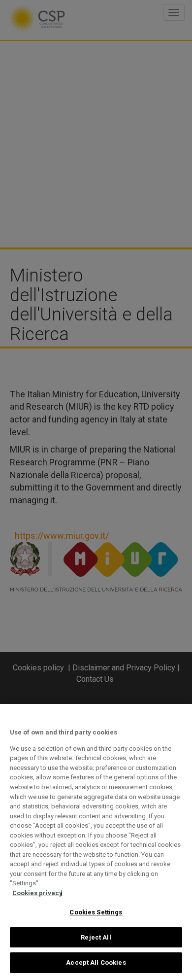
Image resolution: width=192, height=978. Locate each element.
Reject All (96, 937)
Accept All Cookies (96, 962)
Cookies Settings (95, 912)
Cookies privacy (37, 893)
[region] (96, 841)
